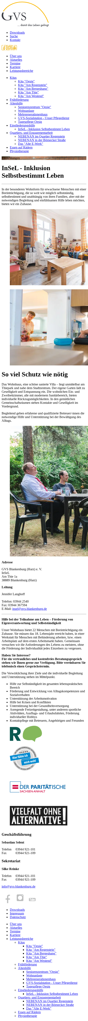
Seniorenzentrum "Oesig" (34, 107)
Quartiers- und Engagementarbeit (31, 132)
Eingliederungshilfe (22, 125)
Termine (15, 63)
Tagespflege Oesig (30, 121)
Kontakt (15, 40)
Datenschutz (18, 917)
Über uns (16, 56)
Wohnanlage (26, 110)
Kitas (13, 77)
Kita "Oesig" (26, 81)
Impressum (17, 913)
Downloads (17, 32)
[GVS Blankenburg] (25, 25)
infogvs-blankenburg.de (18, 886)
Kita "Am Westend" (31, 96)
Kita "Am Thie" (28, 92)
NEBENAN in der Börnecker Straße (42, 140)
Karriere (15, 67)
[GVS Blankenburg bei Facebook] (4, 49)
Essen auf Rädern (21, 147)
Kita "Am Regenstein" (32, 85)
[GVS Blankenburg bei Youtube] (14, 49)
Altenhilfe (16, 103)
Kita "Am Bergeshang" (33, 88)
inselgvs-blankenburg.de (29, 608)
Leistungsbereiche (21, 70)
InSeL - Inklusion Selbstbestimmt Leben (44, 129)
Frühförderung (19, 99)
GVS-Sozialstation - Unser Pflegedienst (43, 118)
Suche (14, 36)
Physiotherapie (19, 151)
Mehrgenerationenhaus (32, 114)
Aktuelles (16, 59)
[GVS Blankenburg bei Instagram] (9, 49)
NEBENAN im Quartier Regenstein (41, 136)
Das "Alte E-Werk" (30, 143)
